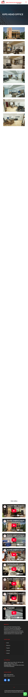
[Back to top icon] (14, 687)
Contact (8, 653)
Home (7, 642)
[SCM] (11, 2)
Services (8, 650)
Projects (8, 648)
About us (8, 645)
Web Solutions (21, 692)
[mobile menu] (26, 2)
